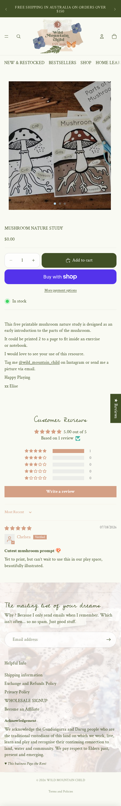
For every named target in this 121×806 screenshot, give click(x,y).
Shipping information (23, 675)
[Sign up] (108, 639)
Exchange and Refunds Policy (30, 684)
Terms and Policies (60, 791)
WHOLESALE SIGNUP (26, 701)
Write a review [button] (60, 492)
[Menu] (6, 36)
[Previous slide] (6, 9)
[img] (18, 528)
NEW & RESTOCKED (24, 63)
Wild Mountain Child (66, 780)
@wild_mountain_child (39, 362)
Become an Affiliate (22, 709)
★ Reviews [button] (116, 408)
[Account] (102, 36)
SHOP (85, 63)
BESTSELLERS (62, 63)
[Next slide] (115, 9)
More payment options (60, 290)
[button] (36, 451)
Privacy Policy (17, 692)
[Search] (18, 36)
